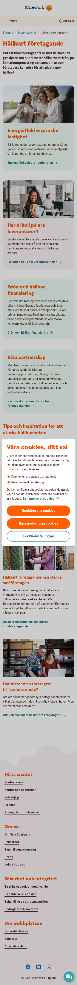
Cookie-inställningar (38, 536)
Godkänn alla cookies (38, 510)
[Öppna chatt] (69, 976)
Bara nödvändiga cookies (38, 523)
